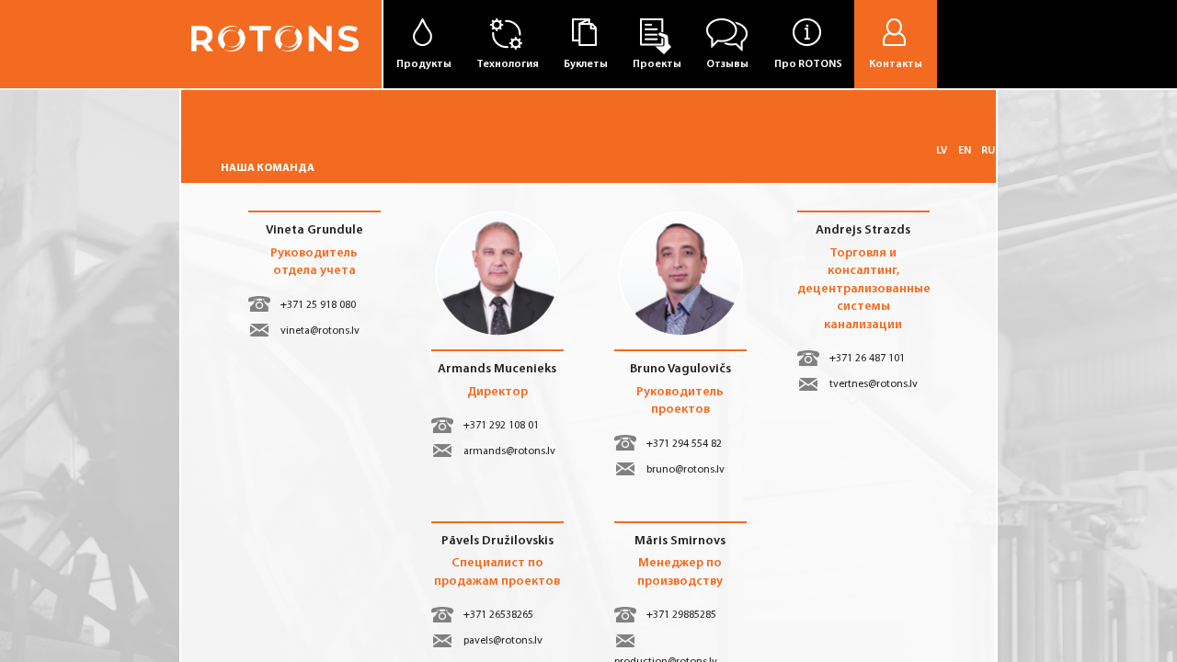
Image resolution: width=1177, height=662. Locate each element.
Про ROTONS (808, 64)
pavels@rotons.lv (503, 640)
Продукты (423, 64)
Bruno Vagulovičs (680, 369)
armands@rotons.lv (509, 451)
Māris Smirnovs (680, 541)
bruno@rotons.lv (685, 469)
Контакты (895, 64)
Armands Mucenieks (497, 369)
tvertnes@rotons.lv (873, 384)
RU (988, 150)
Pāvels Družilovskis (497, 541)
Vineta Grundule (314, 230)
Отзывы (727, 64)
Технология (507, 64)
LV (941, 150)
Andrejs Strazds (863, 230)
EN (964, 150)
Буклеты (586, 64)
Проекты (657, 64)
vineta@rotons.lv (320, 331)
